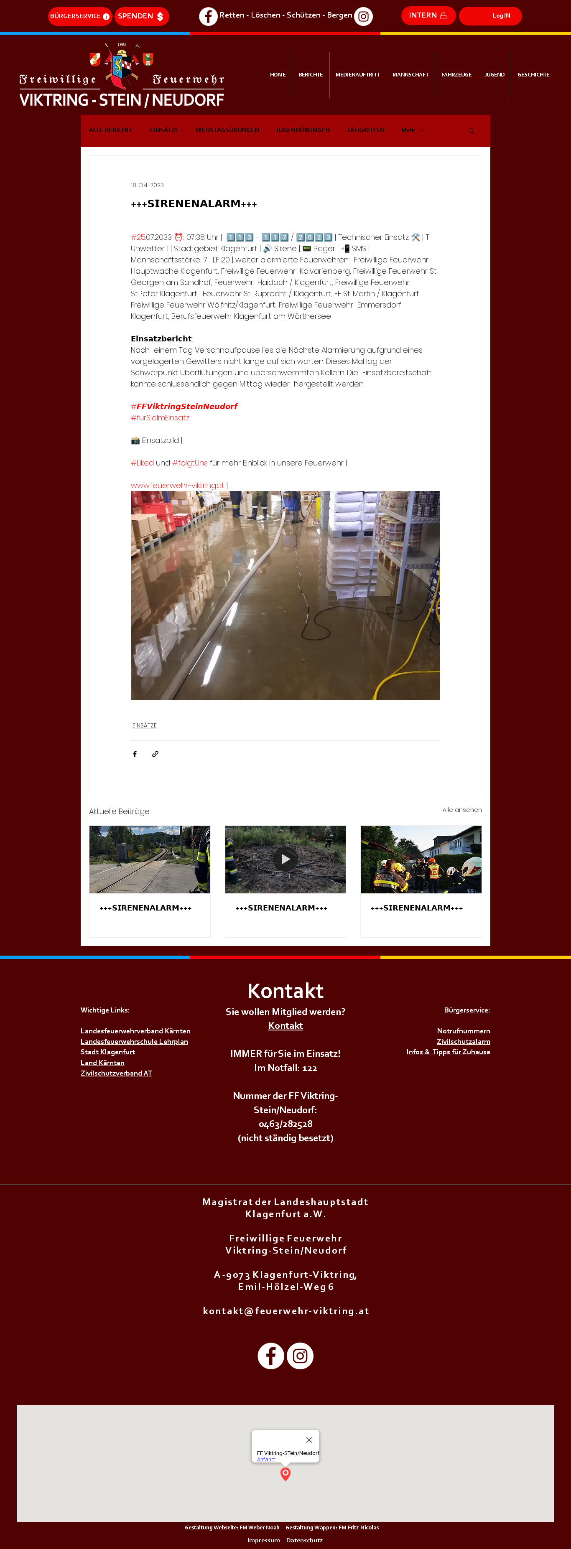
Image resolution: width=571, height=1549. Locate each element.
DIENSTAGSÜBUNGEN (227, 130)
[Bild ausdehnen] (285, 595)
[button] (471, 130)
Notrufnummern (463, 1031)
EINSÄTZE (164, 130)
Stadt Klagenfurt (108, 1052)
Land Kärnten (103, 1063)
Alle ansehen (462, 810)
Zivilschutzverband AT (116, 1074)
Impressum (263, 1540)
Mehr (408, 130)
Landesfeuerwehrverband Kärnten (136, 1031)
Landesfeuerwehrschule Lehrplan (134, 1042)
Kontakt (285, 1026)
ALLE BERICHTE (111, 130)
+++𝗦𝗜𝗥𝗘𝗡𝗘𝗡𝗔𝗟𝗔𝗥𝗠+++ (145, 909)
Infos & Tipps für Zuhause (448, 1052)
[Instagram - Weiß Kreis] (363, 16)
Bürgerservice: (467, 1011)
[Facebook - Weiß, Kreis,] (208, 16)
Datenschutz (305, 1540)
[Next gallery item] (430, 596)
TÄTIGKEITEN (366, 130)
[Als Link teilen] (155, 754)
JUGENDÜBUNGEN (303, 130)
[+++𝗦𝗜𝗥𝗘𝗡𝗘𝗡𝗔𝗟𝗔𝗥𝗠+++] (149, 859)
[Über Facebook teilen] (135, 754)
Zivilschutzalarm (463, 1042)
